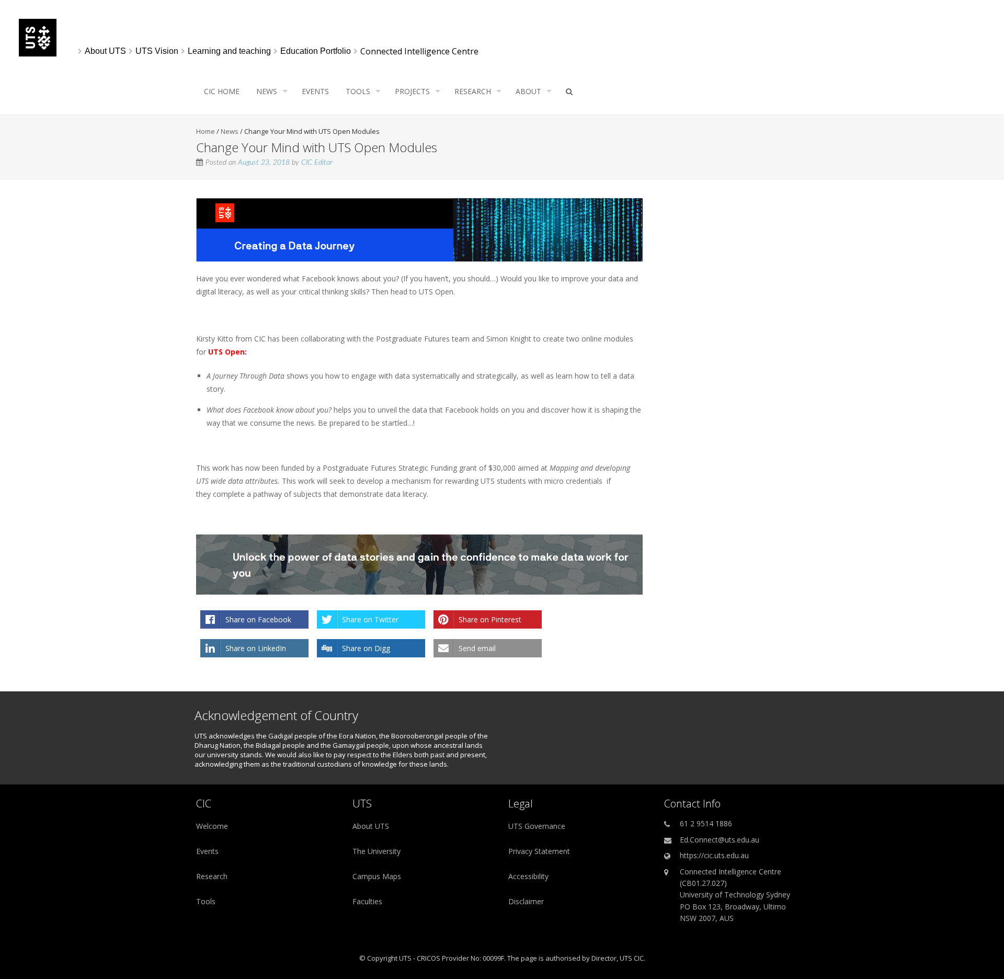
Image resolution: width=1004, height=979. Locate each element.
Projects (412, 91)
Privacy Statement (539, 851)
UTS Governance (536, 826)
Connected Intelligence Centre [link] (419, 51)
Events (315, 91)
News (266, 91)
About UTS (370, 826)
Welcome (212, 826)
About (528, 91)
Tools (358, 91)
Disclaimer (526, 901)
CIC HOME (221, 91)
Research (472, 91)
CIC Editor (317, 162)
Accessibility (528, 876)
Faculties (367, 901)
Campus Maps (376, 876)
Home (205, 131)
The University (376, 851)
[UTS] (37, 54)
